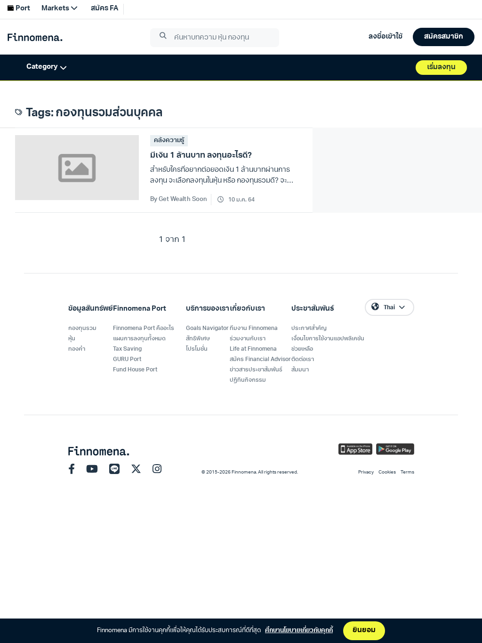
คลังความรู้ (169, 140)
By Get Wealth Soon (178, 199)
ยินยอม (364, 630)
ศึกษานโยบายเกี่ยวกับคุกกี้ (299, 630)
